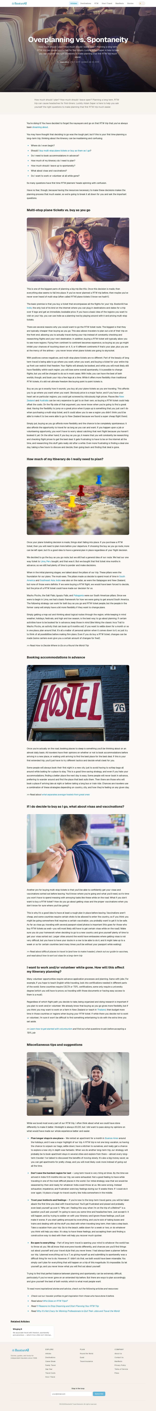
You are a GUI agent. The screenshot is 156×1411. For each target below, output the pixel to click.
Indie (29, 307)
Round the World (86, 1353)
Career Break (50, 1361)
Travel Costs (50, 1373)
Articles (73, 3)
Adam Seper (64, 62)
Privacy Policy (120, 1365)
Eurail (82, 1357)
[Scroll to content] (78, 87)
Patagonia (79, 595)
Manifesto (120, 3)
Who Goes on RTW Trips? (55, 1301)
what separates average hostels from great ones (65, 794)
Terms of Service (121, 1369)
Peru (49, 561)
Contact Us (119, 1357)
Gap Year (48, 1369)
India (58, 580)
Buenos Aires (111, 1138)
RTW (96, 3)
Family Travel (50, 1365)
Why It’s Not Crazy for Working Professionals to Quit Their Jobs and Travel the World (78, 1311)
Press (117, 1373)
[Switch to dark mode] (141, 3)
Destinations (85, 3)
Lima (43, 561)
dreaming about (40, 127)
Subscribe (99, 1394)
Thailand (101, 1009)
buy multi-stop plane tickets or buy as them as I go (65, 150)
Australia (44, 400)
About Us (118, 1353)
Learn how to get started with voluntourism (51, 1028)
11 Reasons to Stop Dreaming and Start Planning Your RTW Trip (68, 1306)
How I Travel (107, 3)
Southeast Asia (47, 580)
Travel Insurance (86, 1361)
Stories (130, 3)
